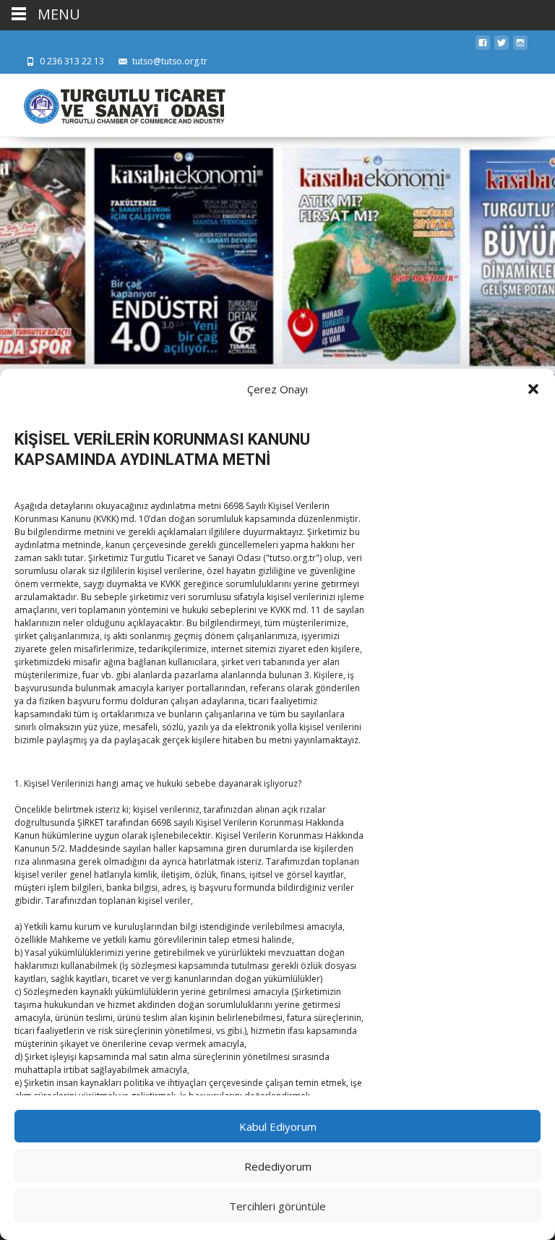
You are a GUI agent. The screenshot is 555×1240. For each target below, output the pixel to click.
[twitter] (501, 47)
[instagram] (520, 47)
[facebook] (483, 47)
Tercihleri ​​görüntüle (277, 1206)
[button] (533, 389)
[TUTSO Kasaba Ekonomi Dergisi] (112, 103)
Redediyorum (277, 1166)
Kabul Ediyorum (278, 1126)
